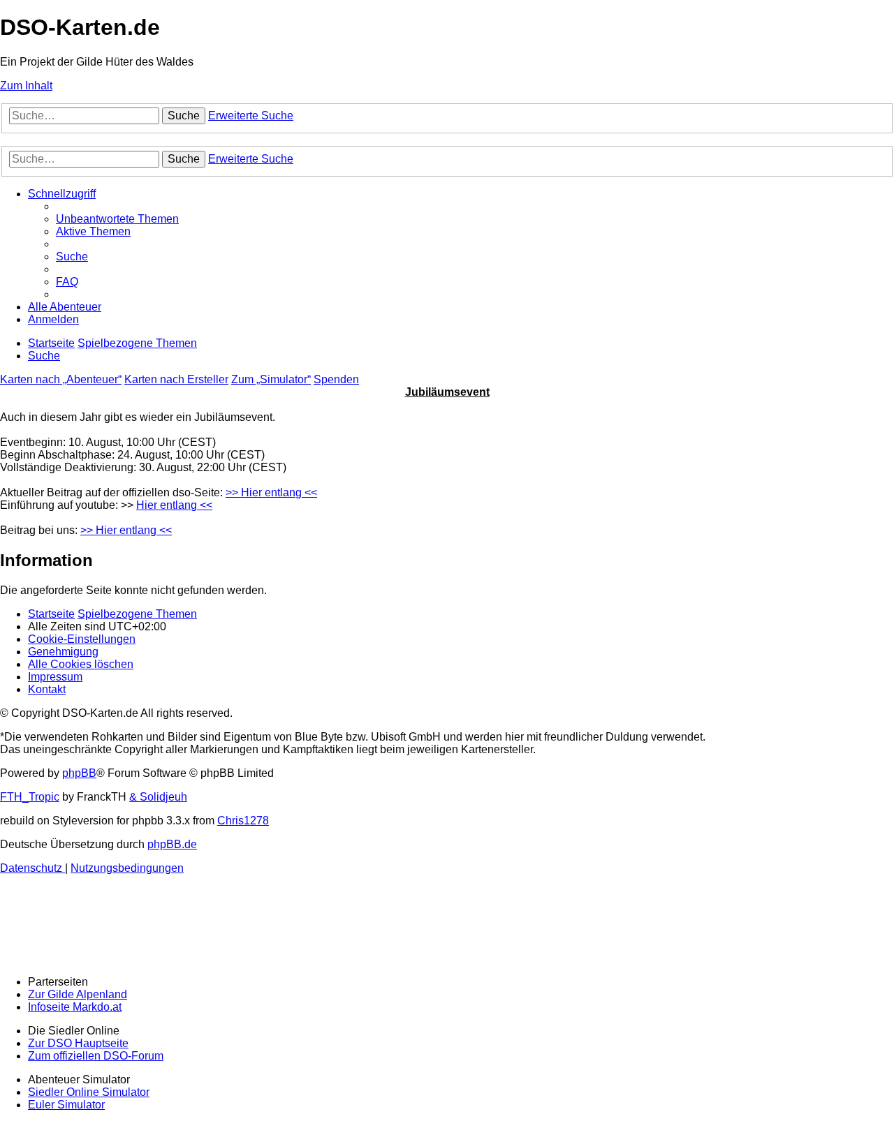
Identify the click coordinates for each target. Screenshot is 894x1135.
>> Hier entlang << (271, 492)
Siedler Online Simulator (88, 1092)
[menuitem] (117, 219)
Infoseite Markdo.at (75, 1007)
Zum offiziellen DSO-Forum (95, 1056)
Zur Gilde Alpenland (77, 994)
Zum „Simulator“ (271, 379)
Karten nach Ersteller (176, 379)
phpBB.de (172, 844)
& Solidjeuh (158, 797)
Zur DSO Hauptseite (78, 1043)
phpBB (79, 773)
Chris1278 (243, 820)
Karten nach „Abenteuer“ (61, 379)
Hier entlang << (174, 505)
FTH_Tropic (29, 797)
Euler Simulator (66, 1105)
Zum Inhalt (26, 85)
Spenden (336, 379)
